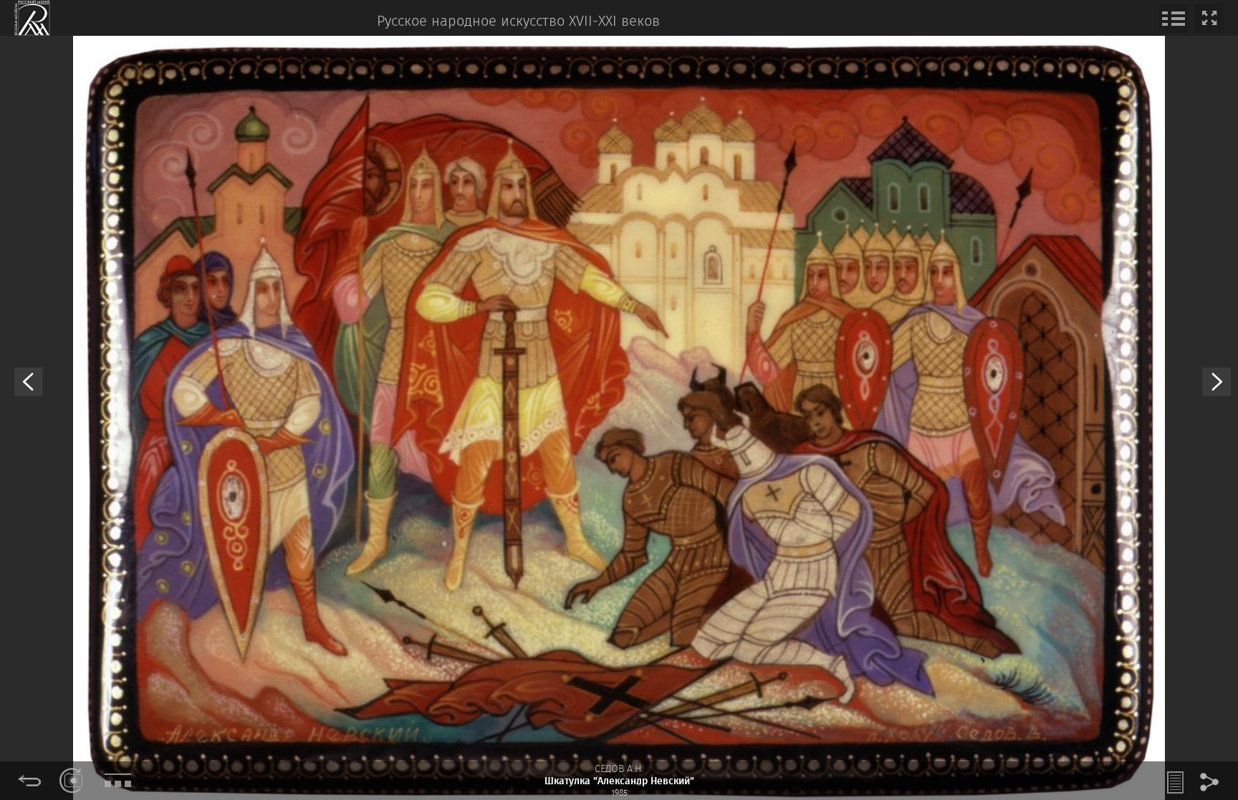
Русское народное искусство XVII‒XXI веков (518, 22)
